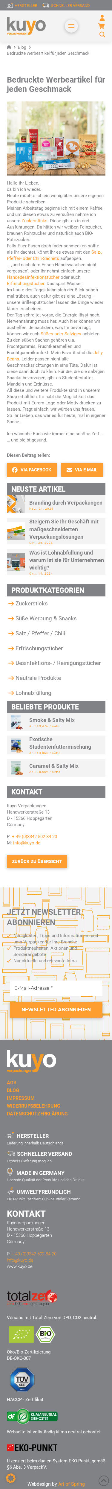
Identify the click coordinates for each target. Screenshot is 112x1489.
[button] (71, 26)
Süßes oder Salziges (61, 334)
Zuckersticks (34, 220)
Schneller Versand (70, 5)
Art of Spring (71, 1484)
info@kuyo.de (26, 843)
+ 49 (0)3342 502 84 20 (34, 836)
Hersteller (26, 5)
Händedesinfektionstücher (33, 277)
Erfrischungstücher (25, 283)
